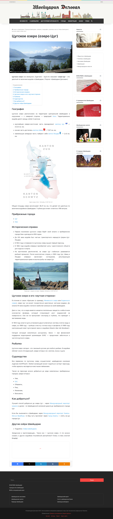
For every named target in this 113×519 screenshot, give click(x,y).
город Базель (53, 416)
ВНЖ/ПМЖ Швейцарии (15, 485)
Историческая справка (22, 92)
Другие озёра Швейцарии (22, 103)
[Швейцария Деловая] (56, 11)
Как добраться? (19, 101)
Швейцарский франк (63, 501)
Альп (54, 116)
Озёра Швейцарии (63, 29)
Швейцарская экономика (18, 496)
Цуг (16, 219)
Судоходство (18, 99)
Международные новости (84, 66)
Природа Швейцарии (17, 501)
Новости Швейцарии (18, 29)
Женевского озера (50, 300)
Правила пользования (55, 513)
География (17, 87)
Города (63, 21)
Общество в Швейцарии (84, 56)
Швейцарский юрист (63, 496)
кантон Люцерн (53, 134)
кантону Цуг (59, 124)
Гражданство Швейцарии (16, 487)
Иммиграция (72, 21)
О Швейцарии (34, 21)
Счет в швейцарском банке (65, 499)
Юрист (58, 516)
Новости (24, 21)
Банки (81, 21)
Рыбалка (17, 96)
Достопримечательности (49, 21)
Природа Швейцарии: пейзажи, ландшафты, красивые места (41, 29)
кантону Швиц (38, 130)
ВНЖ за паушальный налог (16, 490)
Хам (16, 222)
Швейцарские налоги (17, 499)
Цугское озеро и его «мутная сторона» (27, 94)
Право (87, 21)
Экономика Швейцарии (83, 61)
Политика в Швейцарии (83, 58)
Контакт (48, 516)
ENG (102, 2)
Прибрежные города (21, 90)
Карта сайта (64, 516)
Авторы (53, 516)
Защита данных (67, 513)
